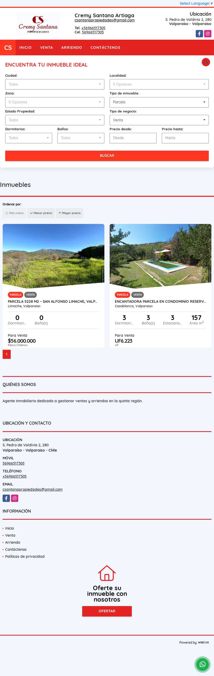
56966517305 (93, 32)
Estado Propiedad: (20, 111)
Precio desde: (121, 129)
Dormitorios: (15, 129)
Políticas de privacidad (25, 556)
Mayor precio (71, 213)
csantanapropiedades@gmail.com (105, 20)
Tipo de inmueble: (124, 93)
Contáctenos (105, 47)
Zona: (10, 93)
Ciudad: (11, 75)
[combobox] (54, 84)
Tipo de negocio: (123, 111)
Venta (46, 47)
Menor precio (42, 213)
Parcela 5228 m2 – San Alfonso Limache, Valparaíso (53, 301)
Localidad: (118, 75)
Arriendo (71, 47)
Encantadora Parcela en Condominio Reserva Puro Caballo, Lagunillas (160, 301)
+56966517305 (93, 28)
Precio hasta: (172, 129)
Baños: (63, 129)
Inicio (25, 47)
